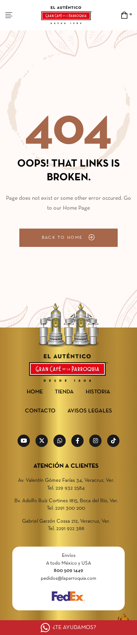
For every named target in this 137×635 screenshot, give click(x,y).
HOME (35, 392)
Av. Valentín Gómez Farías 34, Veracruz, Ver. (66, 480)
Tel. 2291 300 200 (66, 508)
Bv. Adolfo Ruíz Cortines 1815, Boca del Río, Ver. (66, 500)
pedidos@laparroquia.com (68, 578)
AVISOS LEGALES (89, 411)
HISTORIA (98, 392)
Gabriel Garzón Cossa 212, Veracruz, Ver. (66, 521)
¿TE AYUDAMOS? (74, 627)
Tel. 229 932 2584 (66, 488)
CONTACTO (40, 411)
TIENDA (64, 392)
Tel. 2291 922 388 (66, 528)
